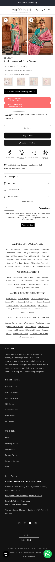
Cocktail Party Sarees (39, 333)
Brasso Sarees (20, 284)
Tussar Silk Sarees (31, 288)
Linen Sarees (11, 281)
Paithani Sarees (28, 249)
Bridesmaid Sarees (27, 337)
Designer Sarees (30, 253)
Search (7, 438)
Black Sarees (23, 298)
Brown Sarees (37, 298)
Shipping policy (41, 552)
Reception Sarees (20, 333)
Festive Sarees (11, 323)
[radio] (21, 81)
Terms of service (28, 552)
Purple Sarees (43, 302)
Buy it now (28, 136)
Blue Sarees (11, 298)
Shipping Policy (11, 444)
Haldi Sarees (19, 330)
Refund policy (42, 548)
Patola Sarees (42, 249)
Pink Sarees (30, 302)
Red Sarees (42, 305)
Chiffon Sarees (25, 281)
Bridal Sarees (30, 326)
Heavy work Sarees (41, 267)
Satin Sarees (39, 281)
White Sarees (40, 309)
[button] (5, 10)
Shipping (16, 70)
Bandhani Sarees (14, 253)
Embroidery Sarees (39, 256)
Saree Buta (17, 548)
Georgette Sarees (14, 277)
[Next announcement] (50, 3)
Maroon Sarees (26, 309)
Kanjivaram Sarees (21, 256)
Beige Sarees (13, 309)
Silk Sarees (28, 277)
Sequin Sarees (13, 260)
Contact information (29, 556)
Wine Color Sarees (28, 305)
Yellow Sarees (13, 305)
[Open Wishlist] (43, 10)
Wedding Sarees (43, 323)
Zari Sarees (37, 260)
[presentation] (6, 82)
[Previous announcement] (5, 3)
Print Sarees (26, 260)
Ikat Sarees (26, 267)
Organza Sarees (34, 284)
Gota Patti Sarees (22, 263)
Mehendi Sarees (33, 330)
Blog (7, 467)
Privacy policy (15, 552)
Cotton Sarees (41, 277)
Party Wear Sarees (27, 323)
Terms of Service (12, 461)
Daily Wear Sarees (15, 326)
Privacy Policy (11, 455)
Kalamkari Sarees (12, 267)
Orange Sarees (27, 312)
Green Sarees (18, 302)
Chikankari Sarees (39, 263)
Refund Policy (10, 449)
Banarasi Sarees (13, 249)
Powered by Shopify (28, 548)
